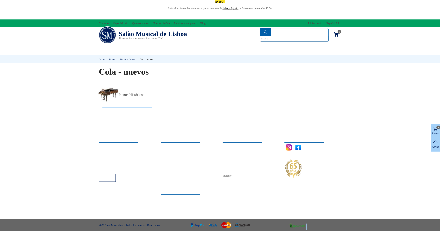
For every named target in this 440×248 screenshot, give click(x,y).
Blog (228, 169)
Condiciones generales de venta (119, 159)
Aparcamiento (110, 164)
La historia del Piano (237, 164)
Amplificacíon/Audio (188, 46)
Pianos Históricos (131, 95)
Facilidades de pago (113, 169)
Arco (225, 46)
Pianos (227, 52)
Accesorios (110, 46)
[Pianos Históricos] (108, 95)
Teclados (308, 52)
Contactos (231, 145)
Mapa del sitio (233, 150)
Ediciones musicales (318, 46)
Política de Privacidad (114, 155)
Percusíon (185, 52)
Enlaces (106, 150)
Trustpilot (227, 175)
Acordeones (145, 46)
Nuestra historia (234, 159)
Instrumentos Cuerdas (264, 46)
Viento (266, 52)
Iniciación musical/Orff (125, 52)
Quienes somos (234, 155)
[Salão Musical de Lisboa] (107, 35)
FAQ (105, 145)
